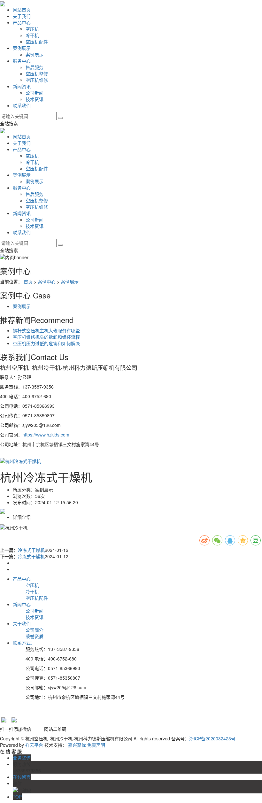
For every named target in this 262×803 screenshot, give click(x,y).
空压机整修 (37, 73)
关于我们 (22, 16)
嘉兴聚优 (77, 745)
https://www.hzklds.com (45, 434)
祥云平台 (34, 745)
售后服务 (34, 67)
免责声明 (96, 745)
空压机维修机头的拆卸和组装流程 (46, 337)
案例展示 (22, 48)
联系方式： (24, 642)
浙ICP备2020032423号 (212, 738)
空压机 (32, 29)
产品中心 (22, 22)
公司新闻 (34, 92)
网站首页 (22, 9)
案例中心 (47, 281)
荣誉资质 (34, 636)
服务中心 (22, 61)
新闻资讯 (22, 86)
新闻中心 (22, 604)
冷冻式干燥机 (31, 550)
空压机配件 (37, 41)
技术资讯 (34, 99)
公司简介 (34, 630)
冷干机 (32, 35)
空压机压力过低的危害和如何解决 (46, 343)
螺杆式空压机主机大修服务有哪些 (46, 330)
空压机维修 (37, 80)
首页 (28, 281)
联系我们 (22, 105)
